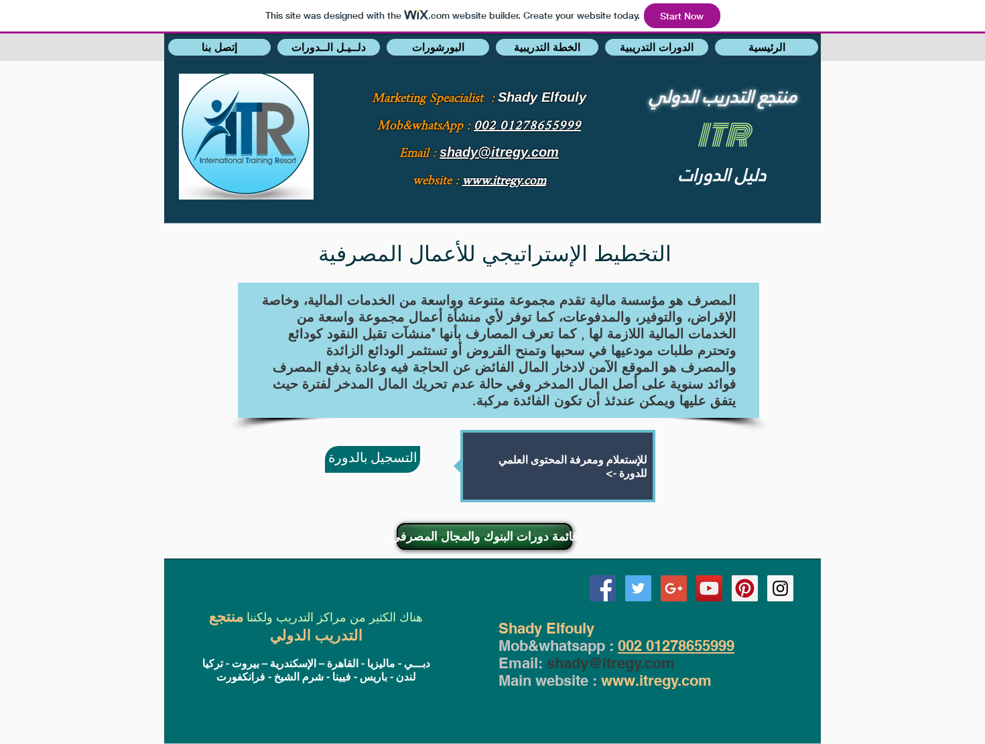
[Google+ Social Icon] (674, 588)
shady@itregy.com (611, 663)
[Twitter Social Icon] (638, 588)
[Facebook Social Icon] (603, 588)
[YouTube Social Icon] (709, 588)
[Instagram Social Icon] (780, 588)
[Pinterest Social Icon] (745, 588)
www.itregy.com (656, 680)
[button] (219, 47)
